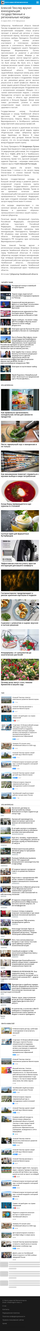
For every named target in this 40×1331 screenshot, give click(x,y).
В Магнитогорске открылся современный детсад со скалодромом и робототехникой (23, 784)
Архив (4, 1323)
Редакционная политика (11, 1313)
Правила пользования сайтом (13, 1320)
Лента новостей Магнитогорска (13, 1327)
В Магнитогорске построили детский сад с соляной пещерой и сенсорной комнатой (25, 763)
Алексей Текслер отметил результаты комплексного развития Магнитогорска (25, 1141)
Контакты (5, 1309)
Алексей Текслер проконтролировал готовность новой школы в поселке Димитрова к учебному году (25, 1244)
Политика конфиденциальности (13, 1316)
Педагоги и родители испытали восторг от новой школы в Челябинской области (23, 1215)
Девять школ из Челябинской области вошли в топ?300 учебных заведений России (25, 1255)
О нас (4, 1306)
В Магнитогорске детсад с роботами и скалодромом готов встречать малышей (25, 1031)
